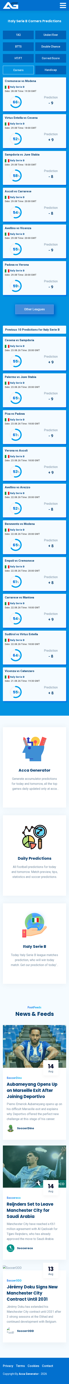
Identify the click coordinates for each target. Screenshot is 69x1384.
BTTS (18, 46)
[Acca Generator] (10, 5)
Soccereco (25, 1248)
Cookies (33, 1366)
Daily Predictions (34, 858)
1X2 (18, 34)
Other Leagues (34, 309)
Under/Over (51, 34)
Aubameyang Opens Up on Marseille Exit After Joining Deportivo (32, 1090)
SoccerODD (25, 1331)
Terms (20, 1366)
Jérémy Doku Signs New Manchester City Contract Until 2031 (32, 1293)
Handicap (51, 69)
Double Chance (50, 46)
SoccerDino (25, 1128)
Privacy (8, 1366)
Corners (18, 70)
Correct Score (51, 58)
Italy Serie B (34, 946)
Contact (47, 1366)
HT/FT (18, 58)
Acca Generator (34, 770)
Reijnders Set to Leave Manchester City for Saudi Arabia (30, 1210)
